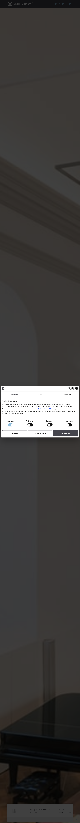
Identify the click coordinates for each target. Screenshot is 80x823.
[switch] (30, 424)
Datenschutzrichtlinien (46, 409)
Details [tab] (40, 394)
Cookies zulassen (65, 433)
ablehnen (15, 433)
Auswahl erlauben (40, 433)
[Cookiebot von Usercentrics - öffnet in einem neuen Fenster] (69, 388)
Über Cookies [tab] (66, 394)
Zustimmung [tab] (14, 394)
